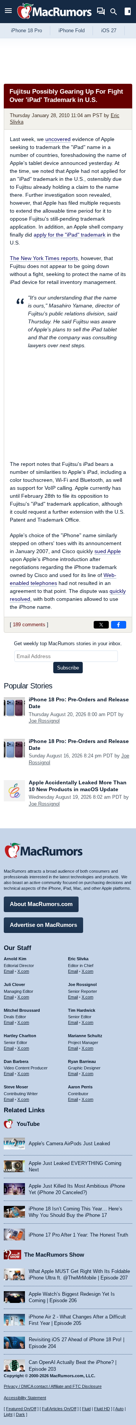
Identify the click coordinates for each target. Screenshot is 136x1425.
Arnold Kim (15, 958)
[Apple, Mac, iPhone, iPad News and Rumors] (54, 20)
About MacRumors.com (41, 904)
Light (8, 1414)
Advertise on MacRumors (43, 925)
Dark (20, 1414)
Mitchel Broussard (22, 1010)
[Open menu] (8, 11)
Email (9, 971)
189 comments (29, 624)
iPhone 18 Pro (26, 30)
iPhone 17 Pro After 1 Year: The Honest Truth (78, 1235)
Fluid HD (102, 1408)
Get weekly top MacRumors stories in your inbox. (68, 643)
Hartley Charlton (20, 1035)
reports (44, 258)
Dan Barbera (16, 1061)
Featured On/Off (21, 1408)
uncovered (58, 139)
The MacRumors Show (54, 1254)
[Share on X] (101, 625)
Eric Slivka (78, 958)
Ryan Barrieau (82, 1061)
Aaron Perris (80, 1087)
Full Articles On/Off (59, 1408)
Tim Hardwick (81, 1010)
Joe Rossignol (44, 721)
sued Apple (107, 551)
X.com (23, 971)
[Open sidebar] (127, 12)
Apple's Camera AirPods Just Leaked (69, 1143)
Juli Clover (14, 984)
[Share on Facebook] (118, 625)
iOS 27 (108, 30)
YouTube (28, 1124)
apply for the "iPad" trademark (69, 235)
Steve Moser (16, 1087)
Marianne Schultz (85, 1035)
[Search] (116, 11)
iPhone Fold (72, 30)
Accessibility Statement (25, 1397)
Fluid (86, 1408)
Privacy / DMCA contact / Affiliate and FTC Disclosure (53, 1386)
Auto (119, 1408)
